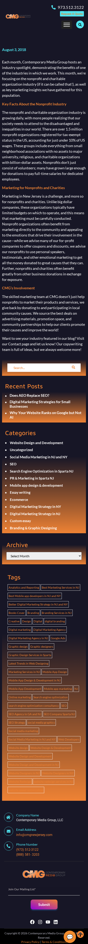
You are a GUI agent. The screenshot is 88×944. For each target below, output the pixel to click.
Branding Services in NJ (57, 613)
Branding (33, 613)
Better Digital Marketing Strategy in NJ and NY (38, 604)
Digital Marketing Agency (49, 629)
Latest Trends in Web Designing (28, 663)
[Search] (73, 367)
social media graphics (41, 722)
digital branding (55, 621)
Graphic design (18, 646)
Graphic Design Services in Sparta (30, 655)
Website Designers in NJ (24, 773)
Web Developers (68, 739)
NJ (76, 688)
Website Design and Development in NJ (34, 764)
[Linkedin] (55, 922)
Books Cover (17, 613)
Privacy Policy (30, 942)
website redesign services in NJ (53, 781)
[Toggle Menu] (66, 24)
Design (26, 621)
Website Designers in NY (58, 773)
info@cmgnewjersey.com (34, 835)
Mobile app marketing (58, 688)
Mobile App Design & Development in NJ (35, 680)
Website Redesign (20, 781)
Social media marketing (23, 731)
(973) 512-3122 (27, 850)
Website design (18, 748)
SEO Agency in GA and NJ (25, 714)
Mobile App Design (55, 672)
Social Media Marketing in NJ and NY (32, 739)
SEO (64, 705)
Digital (38, 621)
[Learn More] (10, 831)
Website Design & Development (50, 748)
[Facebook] (32, 922)
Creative (14, 621)
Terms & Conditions (54, 942)
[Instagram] (40, 922)
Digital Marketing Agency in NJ (28, 638)
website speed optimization (26, 790)
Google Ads (58, 638)
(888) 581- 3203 (27, 855)
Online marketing (20, 697)
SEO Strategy (17, 722)
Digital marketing (20, 629)
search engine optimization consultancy (34, 705)
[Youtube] (48, 922)
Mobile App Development (25, 688)
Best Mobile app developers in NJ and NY (35, 596)
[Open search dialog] (80, 24)
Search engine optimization (50, 697)
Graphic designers (41, 646)
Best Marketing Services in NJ (60, 587)
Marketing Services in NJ (24, 672)
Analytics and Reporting (24, 587)
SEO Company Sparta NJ (59, 714)
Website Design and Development (30, 756)
